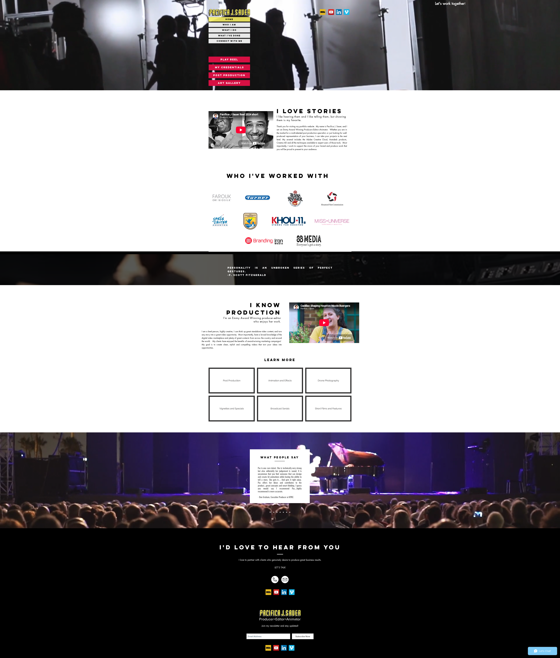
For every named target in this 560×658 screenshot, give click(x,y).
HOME (229, 19)
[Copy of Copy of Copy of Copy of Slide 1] (286, 512)
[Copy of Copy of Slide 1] (273, 512)
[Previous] (246, 480)
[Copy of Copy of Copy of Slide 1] (280, 512)
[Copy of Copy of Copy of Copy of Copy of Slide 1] (289, 512)
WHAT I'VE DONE (229, 35)
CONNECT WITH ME (229, 41)
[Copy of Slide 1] (270, 512)
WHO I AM (229, 24)
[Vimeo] (292, 592)
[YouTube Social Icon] (276, 592)
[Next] (313, 480)
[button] (229, 59)
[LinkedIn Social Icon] (284, 592)
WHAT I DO (229, 30)
